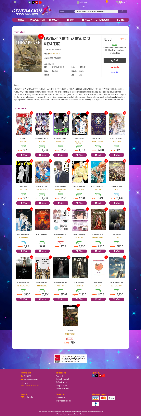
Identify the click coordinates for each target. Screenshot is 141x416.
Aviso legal (59, 376)
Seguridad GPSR (114, 72)
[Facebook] (29, 2)
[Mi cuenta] (78, 2)
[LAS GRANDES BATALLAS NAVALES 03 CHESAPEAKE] (28, 53)
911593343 (27, 376)
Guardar (116, 66)
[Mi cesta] (117, 2)
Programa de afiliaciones (63, 400)
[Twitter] (33, 2)
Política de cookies (61, 382)
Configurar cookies (61, 385)
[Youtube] (36, 2)
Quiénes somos (60, 397)
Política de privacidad (62, 379)
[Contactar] (15, 2)
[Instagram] (40, 2)
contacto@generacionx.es (31, 379)
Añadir (116, 60)
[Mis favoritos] (104, 2)
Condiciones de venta (62, 388)
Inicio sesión (83, 2)
